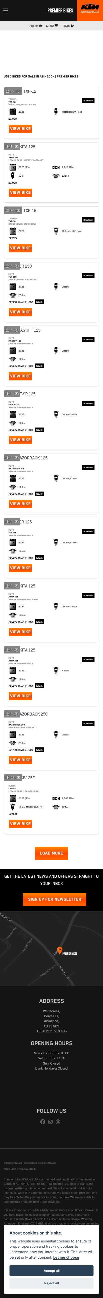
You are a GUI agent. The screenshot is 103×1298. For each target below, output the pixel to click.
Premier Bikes (60, 10)
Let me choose (66, 1257)
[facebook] (44, 1122)
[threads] (59, 1122)
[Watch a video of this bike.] (18, 90)
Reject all (51, 1283)
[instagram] (52, 1122)
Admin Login (10, 1168)
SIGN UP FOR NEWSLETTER (54, 899)
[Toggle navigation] (5, 10)
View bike (20, 129)
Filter (86, 39)
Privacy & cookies (27, 1168)
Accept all (52, 1271)
